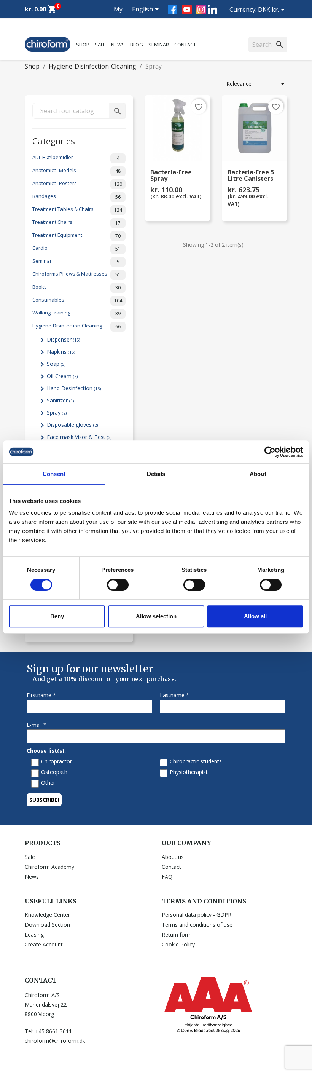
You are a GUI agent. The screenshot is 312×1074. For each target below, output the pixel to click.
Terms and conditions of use (197, 924)
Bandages (76, 196)
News (118, 44)
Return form (177, 934)
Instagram (201, 9)
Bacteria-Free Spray (171, 176)
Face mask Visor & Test (79, 436)
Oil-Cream (62, 376)
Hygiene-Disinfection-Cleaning (76, 326)
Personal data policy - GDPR (196, 914)
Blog (136, 44)
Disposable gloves (72, 424)
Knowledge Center (47, 914)
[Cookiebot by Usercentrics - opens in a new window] (270, 452)
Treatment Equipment (76, 235)
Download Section (47, 924)
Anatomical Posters (77, 183)
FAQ (167, 876)
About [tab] (258, 474)
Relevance (256, 83)
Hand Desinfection (74, 388)
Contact (185, 44)
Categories (53, 140)
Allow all (255, 616)
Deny (57, 616)
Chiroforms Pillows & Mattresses (76, 274)
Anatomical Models (76, 170)
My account (111, 18)
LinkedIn (212, 9)
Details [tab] (156, 474)
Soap (56, 363)
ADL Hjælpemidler (75, 157)
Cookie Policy (178, 944)
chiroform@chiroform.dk (55, 1040)
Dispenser (63, 339)
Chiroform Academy (49, 866)
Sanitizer (60, 400)
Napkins (61, 351)
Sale (100, 44)
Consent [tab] (54, 474)
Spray (57, 412)
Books (76, 287)
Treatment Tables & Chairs (77, 209)
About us (173, 856)
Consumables (77, 300)
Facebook (172, 9)
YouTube (187, 9)
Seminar (158, 44)
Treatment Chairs (76, 222)
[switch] (118, 585)
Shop (82, 44)
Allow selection (156, 616)
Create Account (44, 944)
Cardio (76, 248)
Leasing (34, 934)
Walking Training (76, 313)
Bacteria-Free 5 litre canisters (251, 176)
